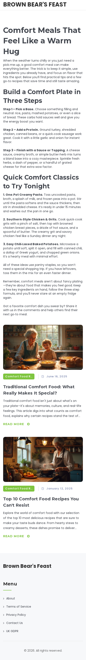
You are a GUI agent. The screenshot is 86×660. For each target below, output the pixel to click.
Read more (14, 424)
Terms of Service (18, 606)
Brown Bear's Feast (35, 4)
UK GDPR (12, 631)
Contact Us (14, 623)
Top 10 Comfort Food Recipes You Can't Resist (41, 502)
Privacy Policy (16, 615)
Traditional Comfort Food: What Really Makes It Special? (39, 390)
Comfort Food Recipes (18, 376)
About (10, 598)
